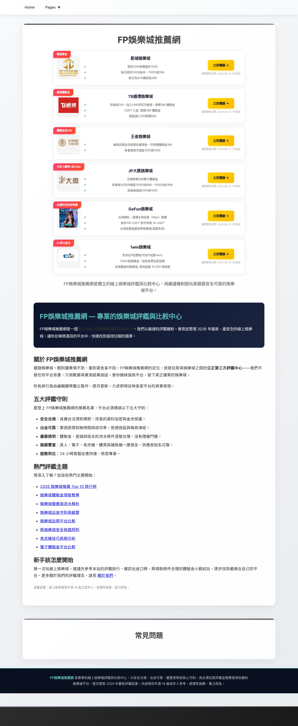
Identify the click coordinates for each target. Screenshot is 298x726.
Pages (52, 7)
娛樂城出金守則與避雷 (59, 512)
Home (29, 7)
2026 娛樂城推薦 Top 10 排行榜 (68, 486)
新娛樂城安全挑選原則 (59, 529)
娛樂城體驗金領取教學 (59, 495)
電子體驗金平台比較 (57, 547)
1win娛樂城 (140, 247)
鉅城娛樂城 (140, 58)
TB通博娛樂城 (140, 96)
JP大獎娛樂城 (140, 171)
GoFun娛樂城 (140, 209)
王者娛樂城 (140, 136)
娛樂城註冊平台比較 (57, 521)
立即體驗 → (221, 65)
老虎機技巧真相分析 (57, 538)
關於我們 (105, 575)
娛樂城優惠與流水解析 (59, 503)
